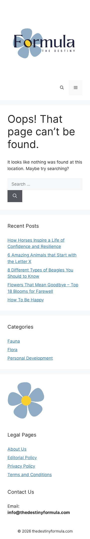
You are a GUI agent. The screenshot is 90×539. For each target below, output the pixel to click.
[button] (62, 87)
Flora (13, 349)
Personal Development (30, 358)
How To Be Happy (26, 299)
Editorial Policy (22, 457)
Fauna (14, 341)
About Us (17, 449)
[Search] (15, 196)
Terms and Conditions (30, 474)
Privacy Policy (21, 466)
